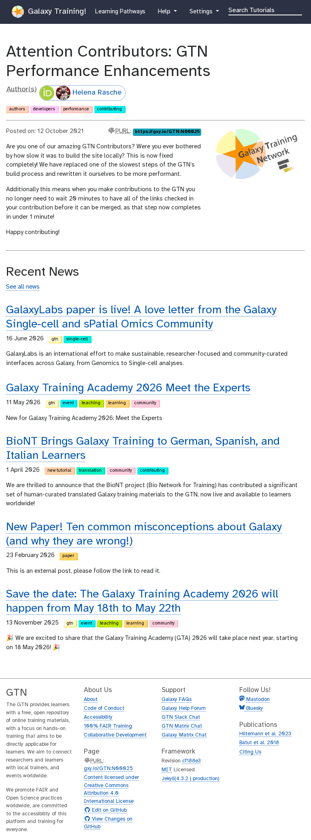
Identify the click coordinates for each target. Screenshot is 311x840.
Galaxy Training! (56, 11)
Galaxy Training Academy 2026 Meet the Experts (128, 388)
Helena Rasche (96, 93)
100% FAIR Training (108, 726)
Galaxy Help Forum (184, 708)
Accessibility (98, 717)
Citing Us (250, 752)
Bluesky (254, 708)
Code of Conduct (104, 708)
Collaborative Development (115, 735)
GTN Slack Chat (181, 717)
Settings (204, 11)
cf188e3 (191, 761)
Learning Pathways (120, 11)
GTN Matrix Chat (182, 726)
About (91, 699)
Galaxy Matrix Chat (184, 735)
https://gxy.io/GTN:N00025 (167, 131)
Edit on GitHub (108, 810)
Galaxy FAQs (177, 699)
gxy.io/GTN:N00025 (108, 768)
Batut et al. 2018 (259, 742)
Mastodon (258, 699)
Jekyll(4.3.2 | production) (190, 778)
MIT (167, 769)
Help (165, 11)
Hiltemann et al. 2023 (265, 734)
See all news (23, 287)
